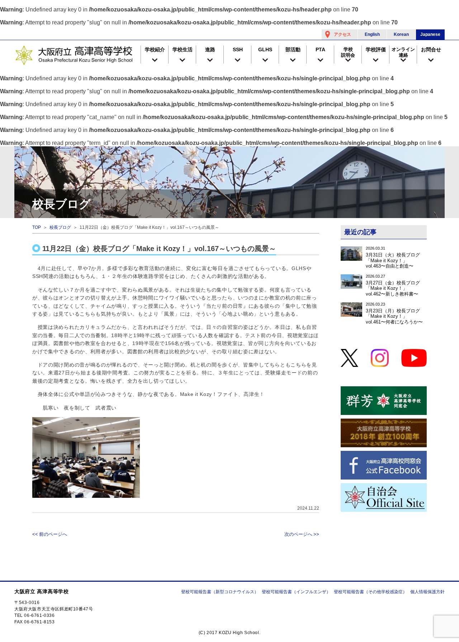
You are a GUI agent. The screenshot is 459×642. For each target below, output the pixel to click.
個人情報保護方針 (427, 591)
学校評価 (376, 49)
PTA (320, 49)
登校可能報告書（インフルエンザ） (296, 591)
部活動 (293, 49)
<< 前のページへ (49, 534)
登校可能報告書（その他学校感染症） (370, 591)
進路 (210, 49)
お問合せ (431, 49)
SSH (238, 49)
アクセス (342, 34)
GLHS (265, 49)
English (372, 34)
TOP (36, 227)
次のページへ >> (301, 534)
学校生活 (182, 49)
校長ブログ (60, 227)
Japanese (430, 34)
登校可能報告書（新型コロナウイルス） (220, 591)
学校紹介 (155, 49)
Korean (401, 34)
